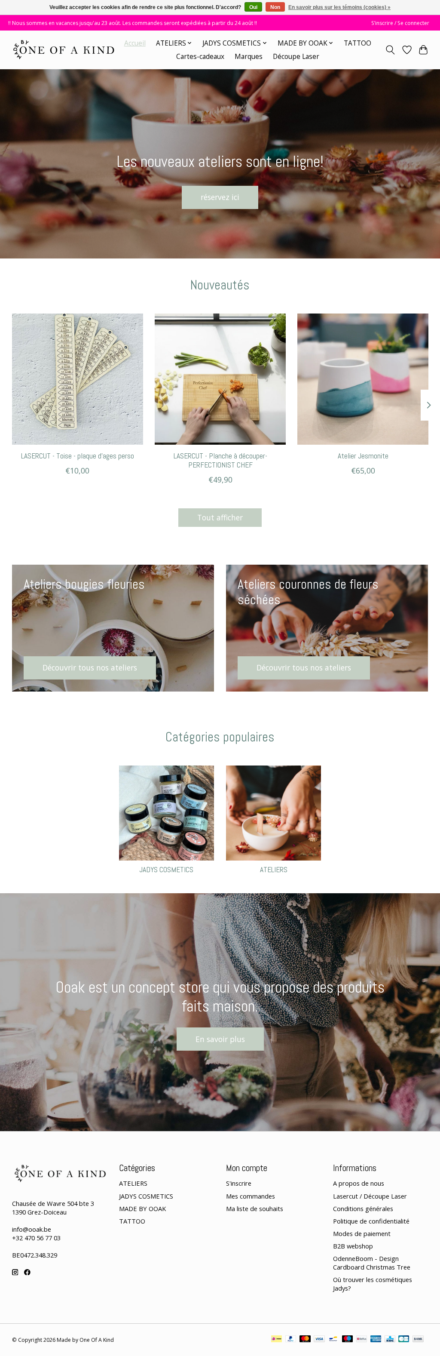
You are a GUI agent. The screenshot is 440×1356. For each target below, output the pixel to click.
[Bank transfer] (418, 1339)
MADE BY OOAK (142, 1208)
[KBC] (390, 1339)
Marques (249, 56)
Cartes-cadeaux (200, 56)
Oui (253, 7)
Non (275, 7)
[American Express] (376, 1339)
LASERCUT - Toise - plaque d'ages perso (77, 456)
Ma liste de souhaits (254, 1208)
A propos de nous (358, 1183)
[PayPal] (290, 1339)
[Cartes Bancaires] (403, 1339)
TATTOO (357, 43)
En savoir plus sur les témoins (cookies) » (339, 7)
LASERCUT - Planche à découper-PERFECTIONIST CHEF (220, 460)
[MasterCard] (305, 1339)
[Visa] (319, 1339)
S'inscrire (238, 1183)
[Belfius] (361, 1339)
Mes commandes (250, 1196)
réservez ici (220, 197)
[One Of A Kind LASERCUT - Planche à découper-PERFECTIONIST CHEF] (220, 379)
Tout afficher (220, 517)
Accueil (135, 43)
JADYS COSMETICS (166, 869)
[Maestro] (347, 1339)
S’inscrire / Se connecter (400, 23)
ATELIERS (273, 869)
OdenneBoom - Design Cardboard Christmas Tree (371, 1262)
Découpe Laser (296, 56)
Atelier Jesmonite (362, 456)
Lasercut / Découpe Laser (370, 1196)
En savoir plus (220, 1039)
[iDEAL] (276, 1339)
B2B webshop (353, 1246)
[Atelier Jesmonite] (362, 379)
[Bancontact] (333, 1339)
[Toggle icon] (390, 50)
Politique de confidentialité (371, 1221)
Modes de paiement (362, 1233)
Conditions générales (363, 1208)
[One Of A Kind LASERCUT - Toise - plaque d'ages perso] (77, 379)
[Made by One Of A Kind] (63, 50)
